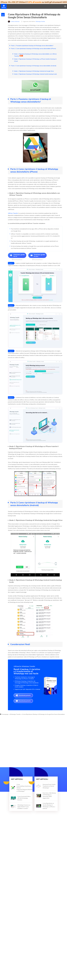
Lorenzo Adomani (15, 21)
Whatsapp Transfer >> (16, 714)
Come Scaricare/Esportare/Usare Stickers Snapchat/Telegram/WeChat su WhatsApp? (24, 788)
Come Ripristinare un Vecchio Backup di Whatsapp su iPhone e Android (49, 806)
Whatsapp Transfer (40, 21)
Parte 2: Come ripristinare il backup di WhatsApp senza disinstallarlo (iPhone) (33, 48)
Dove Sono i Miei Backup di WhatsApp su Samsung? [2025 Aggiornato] (49, 795)
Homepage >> (6, 714)
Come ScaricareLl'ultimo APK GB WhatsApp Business (24, 798)
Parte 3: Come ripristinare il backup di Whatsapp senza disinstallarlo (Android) (33, 65)
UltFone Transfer (13, 213)
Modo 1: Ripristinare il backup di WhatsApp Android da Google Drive (34, 71)
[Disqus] (33, 740)
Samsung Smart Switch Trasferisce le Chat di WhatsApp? (49, 786)
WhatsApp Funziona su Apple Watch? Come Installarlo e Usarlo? (23, 806)
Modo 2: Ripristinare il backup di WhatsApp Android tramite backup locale (35, 74)
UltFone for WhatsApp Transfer (24, 666)
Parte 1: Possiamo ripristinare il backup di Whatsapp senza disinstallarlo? (32, 45)
